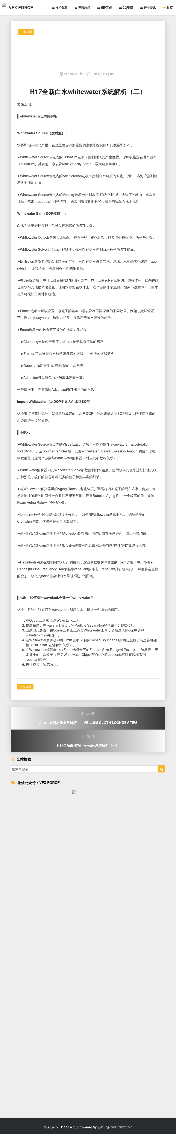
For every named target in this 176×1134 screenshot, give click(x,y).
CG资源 (127, 7)
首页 (169, 7)
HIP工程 (106, 7)
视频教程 (83, 7)
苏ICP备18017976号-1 (114, 1127)
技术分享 (61, 7)
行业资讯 (149, 7)
